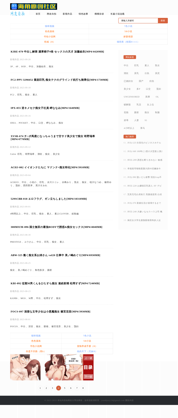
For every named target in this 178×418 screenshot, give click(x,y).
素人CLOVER (62, 213)
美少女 (56, 154)
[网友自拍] (19, 14)
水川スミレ (53, 182)
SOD (23, 66)
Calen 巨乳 (16, 154)
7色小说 (128, 26)
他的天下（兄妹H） (87, 351)
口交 (41, 123)
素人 (35, 94)
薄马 (142, 128)
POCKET (23, 123)
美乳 (136, 73)
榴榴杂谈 (99, 14)
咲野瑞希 (30, 154)
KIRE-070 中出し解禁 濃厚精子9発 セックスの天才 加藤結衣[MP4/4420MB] (57, 51)
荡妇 (18, 185)
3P (11, 66)
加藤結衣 (41, 66)
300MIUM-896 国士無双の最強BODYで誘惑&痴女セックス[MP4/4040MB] (56, 227)
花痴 (126, 112)
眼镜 (46, 326)
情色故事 (83, 14)
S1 (146, 120)
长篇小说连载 (118, 14)
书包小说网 (50, 36)
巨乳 (19, 94)
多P (138, 89)
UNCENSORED (132, 97)
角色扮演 (39, 270)
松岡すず (48, 298)
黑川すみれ (41, 185)
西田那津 (28, 185)
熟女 (76, 182)
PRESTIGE (15, 242)
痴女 (51, 66)
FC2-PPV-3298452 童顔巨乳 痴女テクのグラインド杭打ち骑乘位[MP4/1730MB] (59, 79)
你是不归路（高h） (36, 351)
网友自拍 (51, 14)
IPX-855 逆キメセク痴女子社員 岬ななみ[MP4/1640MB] (45, 107)
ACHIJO (14, 182)
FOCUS (14, 326)
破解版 (127, 104)
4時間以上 (15, 213)
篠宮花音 (56, 326)
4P (17, 66)
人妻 (136, 120)
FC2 (12, 94)
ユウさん (29, 242)
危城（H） (49, 42)
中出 (31, 66)
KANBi (14, 298)
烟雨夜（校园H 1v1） (128, 42)
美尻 (157, 73)
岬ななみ (51, 123)
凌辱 (126, 120)
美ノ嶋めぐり (25, 270)
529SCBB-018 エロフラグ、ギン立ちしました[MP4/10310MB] (49, 198)
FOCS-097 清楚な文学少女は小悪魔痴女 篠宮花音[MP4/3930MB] (50, 311)
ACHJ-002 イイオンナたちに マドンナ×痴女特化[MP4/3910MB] (50, 167)
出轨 (147, 73)
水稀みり (66, 182)
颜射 (49, 270)
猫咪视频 (49, 26)
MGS (23, 298)
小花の (32, 182)
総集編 (75, 213)
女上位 (150, 104)
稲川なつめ (95, 182)
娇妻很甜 (128, 36)
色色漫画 (49, 31)
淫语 (30, 326)
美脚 (147, 97)
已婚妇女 (128, 81)
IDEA (13, 123)
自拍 (151, 81)
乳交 (139, 104)
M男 (31, 298)
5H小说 (128, 31)
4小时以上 (129, 128)
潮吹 (40, 154)
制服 (157, 112)
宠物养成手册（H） (87, 346)
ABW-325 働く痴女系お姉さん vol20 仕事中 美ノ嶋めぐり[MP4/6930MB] (55, 255)
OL (157, 97)
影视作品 (67, 14)
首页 (38, 14)
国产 (141, 81)
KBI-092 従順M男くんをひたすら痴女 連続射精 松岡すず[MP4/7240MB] (55, 283)
